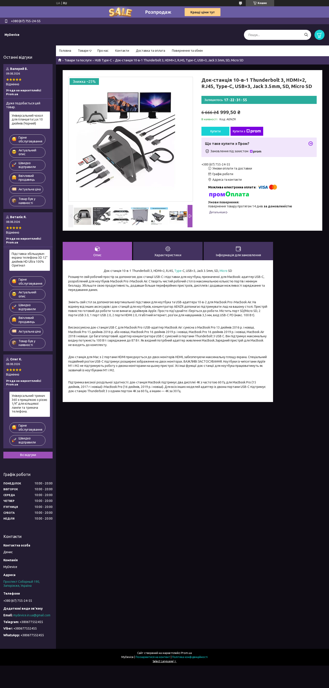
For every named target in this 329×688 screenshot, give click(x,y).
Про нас (103, 50)
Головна (65, 50)
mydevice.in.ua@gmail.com (31, 615)
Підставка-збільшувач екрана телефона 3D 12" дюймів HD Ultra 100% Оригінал (29, 259)
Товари (83, 50)
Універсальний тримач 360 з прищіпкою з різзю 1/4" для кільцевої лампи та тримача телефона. (29, 403)
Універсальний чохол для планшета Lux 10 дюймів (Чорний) (27, 119)
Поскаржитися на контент (153, 657)
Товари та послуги (78, 60)
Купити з (239, 131)
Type (178, 271)
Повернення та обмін (187, 50)
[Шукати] (306, 35)
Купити (215, 131)
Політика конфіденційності (190, 657)
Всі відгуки (28, 455)
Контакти (122, 50)
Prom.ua (186, 652)
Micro (223, 271)
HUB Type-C (103, 60)
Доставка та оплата (150, 50)
